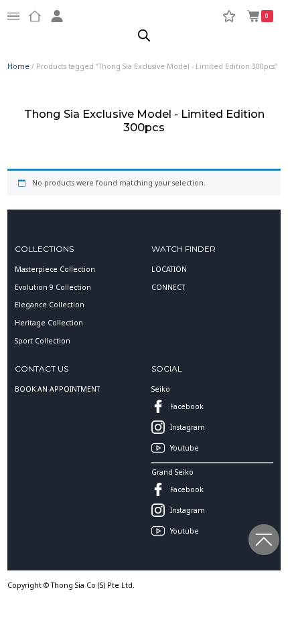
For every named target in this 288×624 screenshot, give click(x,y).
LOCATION (169, 269)
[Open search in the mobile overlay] (144, 35)
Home (18, 66)
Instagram (187, 427)
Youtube (184, 448)
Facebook (187, 406)
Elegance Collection (49, 304)
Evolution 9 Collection (53, 287)
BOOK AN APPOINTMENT (57, 389)
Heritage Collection (49, 322)
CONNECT (168, 287)
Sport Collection (42, 340)
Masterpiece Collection (55, 269)
